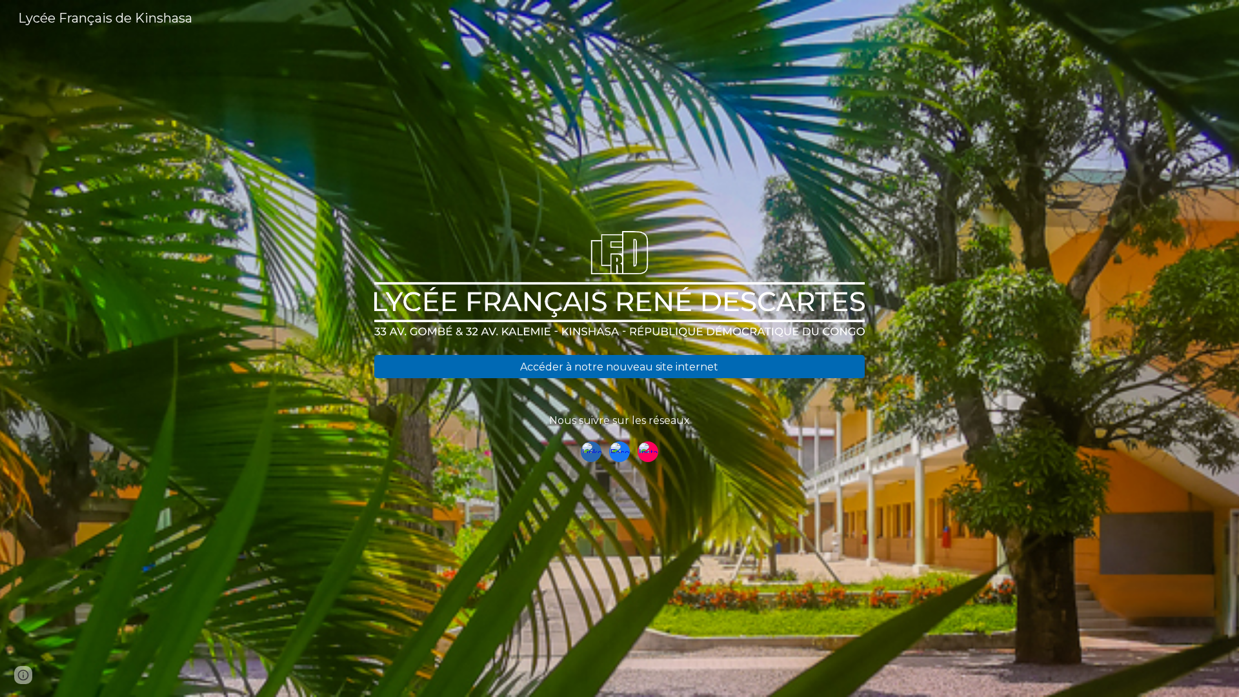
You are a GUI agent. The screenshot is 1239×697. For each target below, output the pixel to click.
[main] (619, 421)
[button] (23, 675)
